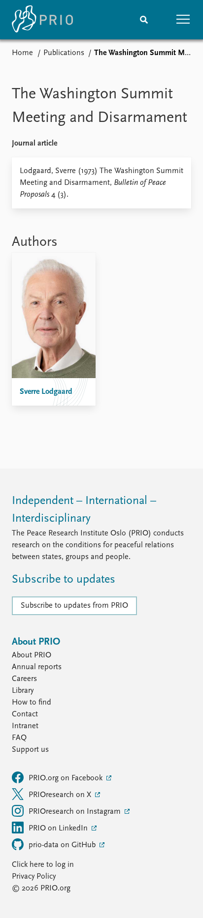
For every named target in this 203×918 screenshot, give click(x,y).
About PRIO (31, 655)
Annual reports (37, 667)
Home (22, 53)
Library (23, 691)
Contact (25, 714)
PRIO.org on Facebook (66, 778)
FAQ (19, 738)
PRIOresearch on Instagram (76, 812)
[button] (183, 19)
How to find (31, 703)
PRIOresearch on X (61, 795)
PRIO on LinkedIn (59, 828)
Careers (24, 679)
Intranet (25, 726)
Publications (63, 53)
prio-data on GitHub (63, 845)
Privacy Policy (34, 877)
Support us (30, 750)
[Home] (42, 19)
